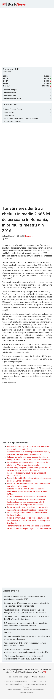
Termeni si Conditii (27, 692)
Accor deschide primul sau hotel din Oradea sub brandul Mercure (27, 631)
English (26, 677)
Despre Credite (8, 112)
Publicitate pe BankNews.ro (35, 684)
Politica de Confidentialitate (34, 690)
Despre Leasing (8, 115)
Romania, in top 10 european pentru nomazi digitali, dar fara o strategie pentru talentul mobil (26, 604)
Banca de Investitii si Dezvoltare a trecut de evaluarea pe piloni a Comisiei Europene (27, 637)
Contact (33, 681)
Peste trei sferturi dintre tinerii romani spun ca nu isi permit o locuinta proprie (25, 644)
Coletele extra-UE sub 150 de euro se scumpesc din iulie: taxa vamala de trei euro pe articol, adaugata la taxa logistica (28, 520)
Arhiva (34, 677)
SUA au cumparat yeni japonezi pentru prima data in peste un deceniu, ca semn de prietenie (25, 624)
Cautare (42, 677)
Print (6, 239)
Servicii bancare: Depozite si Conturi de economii (21, 118)
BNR (45, 672)
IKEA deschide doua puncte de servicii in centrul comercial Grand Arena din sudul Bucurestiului (23, 657)
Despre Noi (43, 681)
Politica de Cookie (14, 690)
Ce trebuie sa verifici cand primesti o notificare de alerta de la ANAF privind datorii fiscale (26, 617)
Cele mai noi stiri (15, 677)
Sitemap (26, 687)
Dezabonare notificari (14, 684)
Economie (29, 236)
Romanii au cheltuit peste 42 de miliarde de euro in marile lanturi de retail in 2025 (24, 598)
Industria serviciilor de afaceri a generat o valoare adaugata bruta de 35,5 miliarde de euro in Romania (25, 611)
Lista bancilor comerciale (12, 121)
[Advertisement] (27, 37)
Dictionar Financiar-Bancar (12, 109)
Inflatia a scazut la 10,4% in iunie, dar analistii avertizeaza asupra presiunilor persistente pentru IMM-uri (27, 491)
